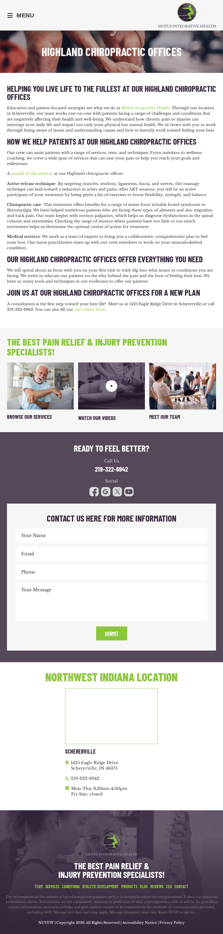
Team (39, 887)
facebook (94, 491)
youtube (117, 491)
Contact (181, 887)
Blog (144, 887)
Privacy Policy (172, 922)
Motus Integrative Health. (145, 107)
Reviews (156, 887)
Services (52, 887)
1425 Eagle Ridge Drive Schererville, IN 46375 (94, 765)
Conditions (71, 887)
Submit (111, 633)
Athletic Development (100, 887)
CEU (169, 887)
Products (129, 887)
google (105, 491)
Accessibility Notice (140, 922)
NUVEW (46, 922)
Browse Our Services (29, 416)
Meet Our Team (164, 416)
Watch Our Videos (97, 417)
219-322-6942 (111, 469)
